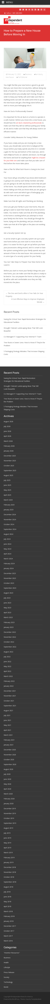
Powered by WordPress (12, 999)
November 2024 (10, 519)
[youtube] (26, 10)
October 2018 (9, 877)
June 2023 (7, 603)
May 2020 (7, 784)
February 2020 (9, 799)
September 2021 (10, 706)
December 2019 (10, 808)
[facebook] (20, 10)
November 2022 (10, 637)
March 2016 (8, 941)
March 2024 (8, 559)
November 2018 (10, 872)
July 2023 (7, 598)
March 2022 (8, 676)
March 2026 (8, 441)
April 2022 (7, 671)
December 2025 (10, 456)
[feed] (32, 10)
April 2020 (7, 789)
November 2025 (10, 460)
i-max (27, 999)
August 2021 (8, 710)
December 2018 (10, 867)
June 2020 (7, 779)
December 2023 (10, 573)
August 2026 (8, 421)
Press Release (9, 972)
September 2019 (10, 823)
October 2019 (9, 818)
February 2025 (9, 505)
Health (6, 962)
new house (10, 77)
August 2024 (8, 534)
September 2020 (10, 764)
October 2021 (9, 701)
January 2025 (8, 510)
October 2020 (9, 759)
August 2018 (8, 887)
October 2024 (9, 524)
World (6, 987)
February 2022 (9, 681)
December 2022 (10, 632)
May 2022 (7, 666)
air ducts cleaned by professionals (29, 123)
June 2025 (7, 485)
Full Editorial (22, 77)
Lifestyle (7, 967)
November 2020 (10, 755)
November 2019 (10, 813)
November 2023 (10, 578)
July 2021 (7, 715)
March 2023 (8, 617)
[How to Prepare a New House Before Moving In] (25, 58)
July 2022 (7, 657)
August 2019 (8, 828)
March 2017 (8, 936)
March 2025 (8, 500)
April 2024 (7, 554)
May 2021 (7, 725)
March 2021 (8, 735)
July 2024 (7, 539)
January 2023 (8, 627)
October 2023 (9, 583)
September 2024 (10, 529)
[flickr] (29, 10)
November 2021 (10, 696)
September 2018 (10, 882)
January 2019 (8, 862)
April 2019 (7, 848)
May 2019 (7, 843)
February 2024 (9, 563)
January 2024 (8, 568)
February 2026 (9, 446)
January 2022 (8, 686)
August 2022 (8, 652)
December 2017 (10, 926)
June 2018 (7, 897)
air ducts (39, 74)
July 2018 (7, 892)
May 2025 (7, 490)
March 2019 (8, 852)
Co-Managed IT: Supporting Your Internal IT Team (22, 337)
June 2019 (7, 838)
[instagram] (35, 10)
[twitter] (23, 10)
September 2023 (10, 588)
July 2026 (7, 426)
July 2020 (7, 774)
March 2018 (8, 911)
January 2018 (8, 921)
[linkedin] (44, 10)
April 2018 (7, 906)
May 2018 (7, 901)
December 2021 (10, 691)
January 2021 (8, 745)
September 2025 (10, 470)
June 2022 (7, 661)
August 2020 (8, 769)
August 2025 (8, 475)
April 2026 (7, 436)
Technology (8, 982)
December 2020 (10, 750)
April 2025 (7, 495)
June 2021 (7, 720)
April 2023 (7, 612)
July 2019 (7, 833)
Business (28, 74)
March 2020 (8, 794)
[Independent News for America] (11, 19)
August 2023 (8, 593)
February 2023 (9, 622)
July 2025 (7, 480)
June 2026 (7, 431)
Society (6, 977)
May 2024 (7, 549)
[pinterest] (41, 10)
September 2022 (10, 647)
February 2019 (9, 857)
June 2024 (7, 544)
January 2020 (8, 803)
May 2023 (7, 608)
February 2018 (9, 916)
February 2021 (9, 740)
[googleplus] (38, 10)
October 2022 (9, 642)
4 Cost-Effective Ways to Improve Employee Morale (27, 300)
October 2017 (9, 931)
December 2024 (10, 514)
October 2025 (9, 465)
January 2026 (8, 451)
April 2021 (7, 730)
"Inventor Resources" (12, 953)
